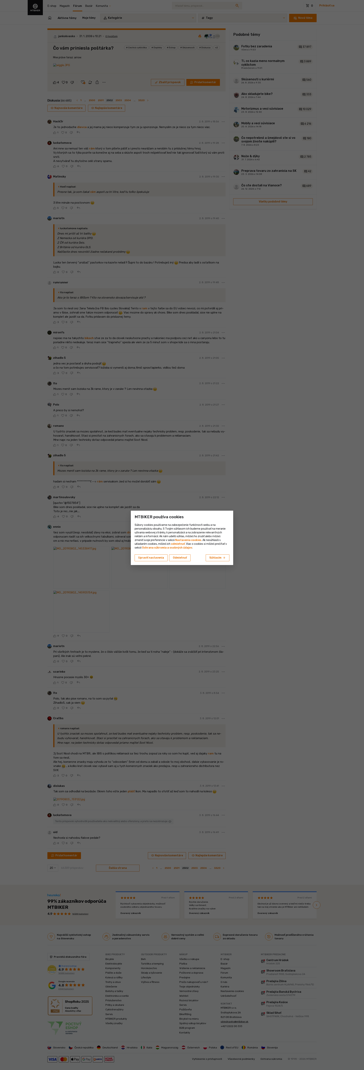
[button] (178, 544)
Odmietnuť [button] (180, 557)
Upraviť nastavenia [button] (151, 557)
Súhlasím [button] (217, 558)
